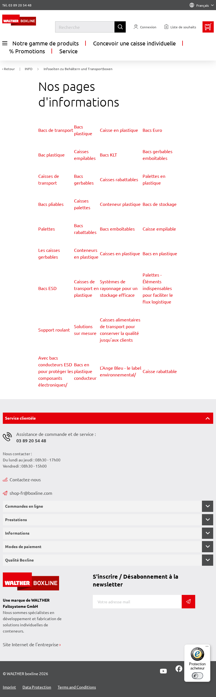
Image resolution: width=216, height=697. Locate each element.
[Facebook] (179, 670)
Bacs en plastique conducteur (85, 371)
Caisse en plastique (119, 130)
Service (68, 50)
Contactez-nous (25, 479)
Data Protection (36, 686)
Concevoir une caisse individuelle (134, 43)
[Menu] (207, 647)
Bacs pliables (51, 204)
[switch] (197, 675)
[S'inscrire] (188, 601)
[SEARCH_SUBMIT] (120, 27)
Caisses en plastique (120, 253)
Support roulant (54, 329)
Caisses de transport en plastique (86, 288)
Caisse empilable (159, 228)
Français (202, 5)
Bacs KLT (108, 154)
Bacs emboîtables (117, 228)
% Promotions (27, 50)
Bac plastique (51, 154)
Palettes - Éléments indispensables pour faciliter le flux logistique (158, 288)
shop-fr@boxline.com (31, 493)
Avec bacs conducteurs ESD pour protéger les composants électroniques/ (55, 371)
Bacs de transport (55, 130)
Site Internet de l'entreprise (30, 644)
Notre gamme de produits (45, 43)
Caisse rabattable (160, 371)
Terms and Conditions (77, 686)
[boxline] (28, 20)
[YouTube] (163, 671)
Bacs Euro (152, 130)
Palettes (46, 228)
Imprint (9, 686)
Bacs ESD (47, 288)
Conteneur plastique (120, 204)
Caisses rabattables (119, 179)
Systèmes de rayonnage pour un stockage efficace (119, 288)
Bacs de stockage (160, 204)
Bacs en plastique (160, 253)
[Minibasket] (208, 27)
